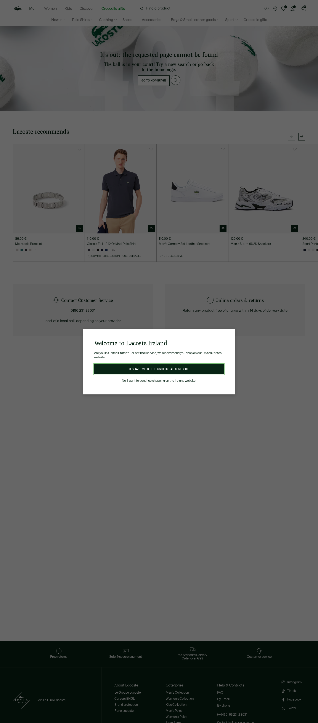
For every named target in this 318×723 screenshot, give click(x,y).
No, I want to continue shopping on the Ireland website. (159, 380)
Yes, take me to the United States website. (159, 369)
